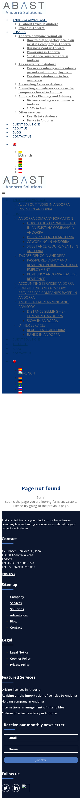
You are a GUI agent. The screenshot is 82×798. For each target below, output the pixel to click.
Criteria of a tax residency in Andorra (29, 713)
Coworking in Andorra (43, 52)
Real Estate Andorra (42, 116)
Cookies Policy (20, 658)
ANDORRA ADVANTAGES (30, 20)
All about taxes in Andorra (38, 24)
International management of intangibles (33, 707)
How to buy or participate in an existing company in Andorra (50, 42)
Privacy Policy (20, 665)
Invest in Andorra (32, 28)
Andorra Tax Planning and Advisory (45, 96)
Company (17, 597)
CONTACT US (22, 136)
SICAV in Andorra (39, 108)
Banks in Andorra (43, 334)
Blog (13, 621)
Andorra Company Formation (40, 36)
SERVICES (19, 32)
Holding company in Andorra (23, 701)
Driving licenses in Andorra (21, 690)
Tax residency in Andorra (37, 64)
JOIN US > (8, 574)
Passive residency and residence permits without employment (51, 70)
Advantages (19, 615)
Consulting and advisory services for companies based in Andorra (46, 90)
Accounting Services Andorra (40, 84)
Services (16, 603)
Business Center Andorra (46, 48)
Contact (16, 627)
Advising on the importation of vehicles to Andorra (39, 695)
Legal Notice (19, 652)
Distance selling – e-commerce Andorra (46, 313)
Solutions (17, 609)
